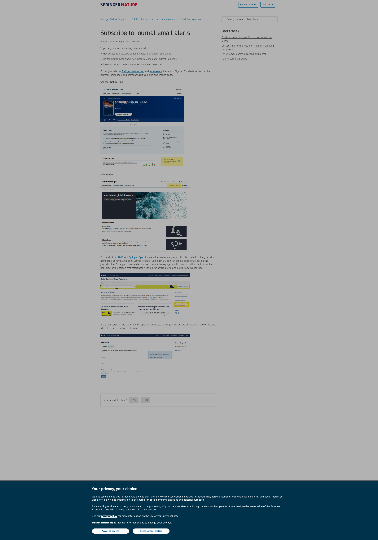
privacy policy (109, 515)
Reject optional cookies (151, 531)
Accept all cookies (110, 531)
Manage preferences (102, 522)
